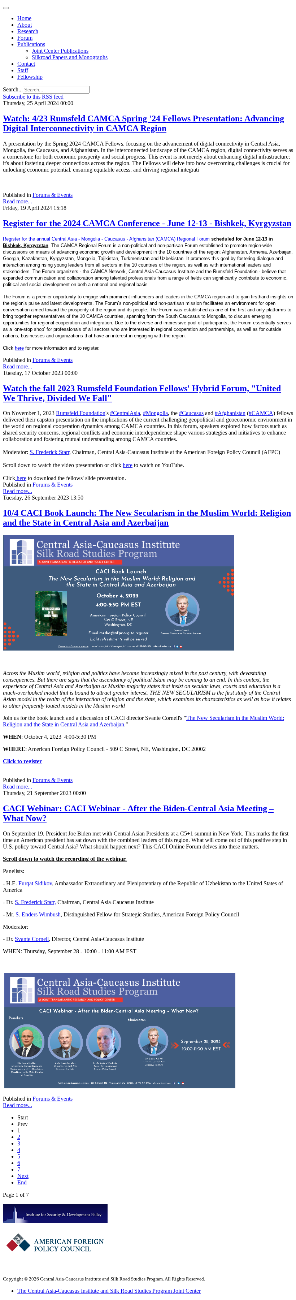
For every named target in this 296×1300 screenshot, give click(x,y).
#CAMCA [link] (261, 413)
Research (27, 31)
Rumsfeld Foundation (80, 413)
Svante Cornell (32, 939)
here (19, 348)
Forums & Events (52, 195)
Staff (22, 70)
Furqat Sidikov (34, 883)
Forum (24, 38)
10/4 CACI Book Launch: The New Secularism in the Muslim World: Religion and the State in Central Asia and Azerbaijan (147, 517)
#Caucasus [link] (191, 413)
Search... (13, 89)
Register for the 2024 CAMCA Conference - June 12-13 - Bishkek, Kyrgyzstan (147, 223)
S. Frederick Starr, (35, 902)
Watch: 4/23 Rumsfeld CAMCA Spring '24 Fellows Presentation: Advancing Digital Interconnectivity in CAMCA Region (143, 123)
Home (24, 18)
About (24, 25)
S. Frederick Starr (49, 452)
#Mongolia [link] (155, 413)
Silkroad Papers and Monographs (70, 57)
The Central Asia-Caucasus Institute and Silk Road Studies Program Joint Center (109, 1291)
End (22, 1182)
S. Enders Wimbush (38, 914)
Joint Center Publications (60, 51)
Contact (26, 64)
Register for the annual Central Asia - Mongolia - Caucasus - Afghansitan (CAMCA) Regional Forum (106, 239)
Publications (31, 44)
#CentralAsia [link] (125, 413)
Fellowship (30, 77)
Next (23, 1176)
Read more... (17, 201)
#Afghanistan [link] (230, 413)
